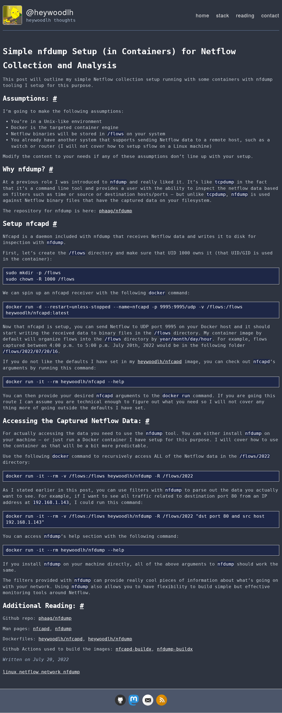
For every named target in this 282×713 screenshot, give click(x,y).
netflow (30, 671)
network (52, 671)
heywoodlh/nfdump (110, 638)
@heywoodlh (50, 11)
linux (11, 671)
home (202, 15)
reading (245, 15)
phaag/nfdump (115, 210)
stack (222, 15)
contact (270, 15)
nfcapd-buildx (133, 649)
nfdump (63, 628)
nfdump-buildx (175, 649)
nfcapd (41, 628)
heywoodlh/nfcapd (160, 361)
